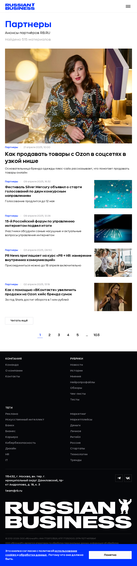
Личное (75, 431)
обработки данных (33, 555)
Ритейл (75, 437)
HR (7, 454)
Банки (9, 425)
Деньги (75, 425)
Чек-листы (78, 393)
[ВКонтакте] (128, 478)
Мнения (75, 376)
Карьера (11, 437)
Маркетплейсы (81, 419)
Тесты (74, 399)
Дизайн (10, 448)
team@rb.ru (13, 490)
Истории (76, 370)
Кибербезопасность (20, 443)
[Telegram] (119, 478)
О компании (14, 370)
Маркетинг (78, 414)
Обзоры (76, 388)
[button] (128, 6)
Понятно (110, 555)
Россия (75, 443)
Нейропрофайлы (82, 382)
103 (97, 335)
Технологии (79, 454)
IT (6, 460)
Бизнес (10, 431)
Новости (76, 365)
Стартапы (77, 448)
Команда (12, 365)
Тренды (76, 460)
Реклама (11, 414)
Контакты (12, 376)
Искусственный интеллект (24, 419)
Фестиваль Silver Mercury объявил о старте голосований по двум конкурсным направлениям (43, 191)
